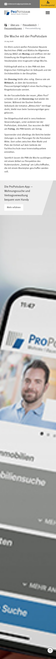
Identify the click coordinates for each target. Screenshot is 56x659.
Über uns (14, 25)
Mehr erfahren (14, 207)
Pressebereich (30, 25)
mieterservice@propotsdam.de (19, 4)
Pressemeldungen (13, 28)
